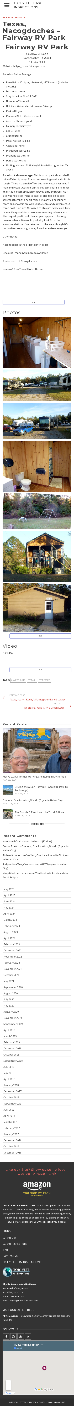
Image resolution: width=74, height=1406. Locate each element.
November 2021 (12, 968)
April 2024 (9, 913)
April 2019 (9, 1030)
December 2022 (12, 950)
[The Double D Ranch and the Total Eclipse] (8, 814)
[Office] (37, 556)
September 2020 (13, 987)
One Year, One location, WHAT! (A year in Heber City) (33, 800)
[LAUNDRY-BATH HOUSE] (37, 607)
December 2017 (12, 1091)
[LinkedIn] (28, 1336)
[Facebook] (6, 1336)
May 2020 (8, 1005)
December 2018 (12, 1048)
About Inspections (15, 1243)
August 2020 (10, 993)
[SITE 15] (37, 421)
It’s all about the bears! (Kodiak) (33, 841)
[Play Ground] (37, 511)
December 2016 (12, 1140)
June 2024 (9, 901)
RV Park (32, 680)
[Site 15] (37, 421)
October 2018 (11, 1054)
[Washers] (37, 342)
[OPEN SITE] (37, 385)
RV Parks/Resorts (14, 17)
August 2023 (10, 932)
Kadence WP (60, 1402)
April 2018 (9, 1079)
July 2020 (8, 999)
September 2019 (13, 1024)
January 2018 (11, 1085)
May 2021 (8, 981)
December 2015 (12, 1152)
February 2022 (11, 962)
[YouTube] (20, 1336)
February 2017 (11, 1128)
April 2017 (9, 1115)
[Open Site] (37, 385)
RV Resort (44, 680)
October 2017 (11, 1097)
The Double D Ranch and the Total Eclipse (39, 812)
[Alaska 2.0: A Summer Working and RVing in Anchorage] (37, 750)
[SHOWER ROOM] (37, 466)
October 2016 (11, 1146)
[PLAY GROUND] (37, 511)
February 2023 (11, 944)
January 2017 (11, 1134)
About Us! (9, 1237)
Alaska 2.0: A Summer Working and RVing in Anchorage (34, 776)
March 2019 (10, 1036)
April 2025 (9, 895)
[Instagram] (13, 1336)
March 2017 (10, 1122)
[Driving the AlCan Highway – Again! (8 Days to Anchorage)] (8, 790)
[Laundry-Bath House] (37, 607)
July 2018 (8, 1066)
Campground (18, 680)
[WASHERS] (37, 342)
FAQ (5, 1249)
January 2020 (11, 1011)
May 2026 (8, 889)
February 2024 (11, 926)
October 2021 (11, 975)
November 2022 (12, 956)
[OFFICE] (37, 556)
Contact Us (10, 1255)
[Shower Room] (37, 466)
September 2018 (13, 1060)
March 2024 (10, 919)
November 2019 (12, 1017)
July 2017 (8, 1109)
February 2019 (11, 1042)
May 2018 (8, 1073)
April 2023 (9, 938)
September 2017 (13, 1103)
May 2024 (8, 907)
